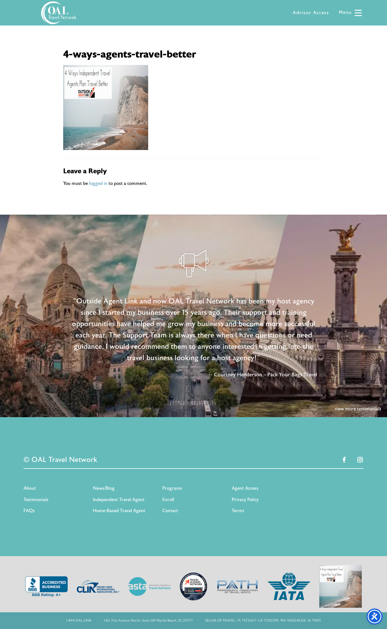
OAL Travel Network (59, 12)
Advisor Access (311, 13)
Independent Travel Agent (118, 500)
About (30, 488)
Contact (170, 511)
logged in (98, 183)
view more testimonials (358, 409)
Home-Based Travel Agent (119, 511)
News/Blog (104, 488)
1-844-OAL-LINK (79, 620)
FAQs (29, 511)
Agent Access (245, 488)
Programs (172, 488)
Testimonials (36, 500)
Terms (238, 511)
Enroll (168, 500)
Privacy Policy (245, 500)
